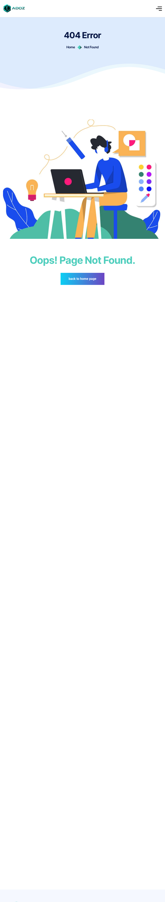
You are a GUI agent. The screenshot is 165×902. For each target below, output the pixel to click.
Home (70, 47)
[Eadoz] (14, 8)
